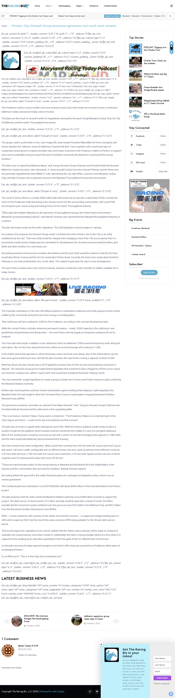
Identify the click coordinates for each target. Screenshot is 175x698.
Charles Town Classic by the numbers (155, 62)
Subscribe (163, 171)
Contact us (93, 6)
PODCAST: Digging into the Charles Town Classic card (67, 16)
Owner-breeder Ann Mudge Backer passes (154, 88)
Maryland (126, 16)
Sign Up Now (149, 272)
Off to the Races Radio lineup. (154, 115)
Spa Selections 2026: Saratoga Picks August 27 (22, 16)
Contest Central (110, 6)
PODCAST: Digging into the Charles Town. (155, 48)
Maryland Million (139, 237)
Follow (163, 136)
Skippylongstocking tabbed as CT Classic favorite (156, 102)
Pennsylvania (146, 16)
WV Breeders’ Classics (142, 245)
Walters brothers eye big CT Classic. (155, 75)
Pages (78, 6)
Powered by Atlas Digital (52, 691)
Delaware (135, 16)
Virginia (157, 16)
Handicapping (64, 6)
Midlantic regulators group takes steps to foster (96, 617)
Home (37, 6)
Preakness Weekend (141, 228)
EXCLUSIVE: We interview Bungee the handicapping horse (36, 618)
